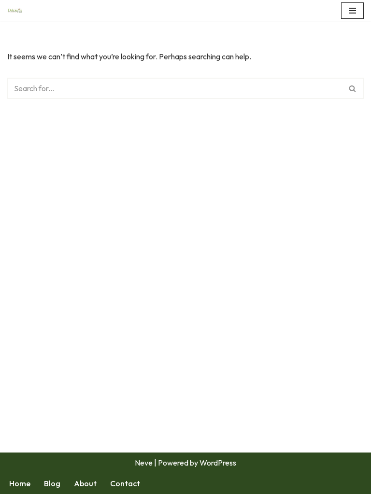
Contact (125, 483)
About (85, 483)
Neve (144, 462)
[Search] (353, 88)
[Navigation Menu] (352, 10)
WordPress (218, 462)
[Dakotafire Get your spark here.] (15, 10)
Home (19, 483)
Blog (52, 483)
